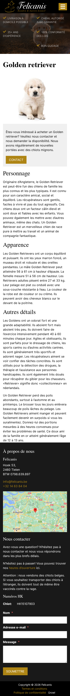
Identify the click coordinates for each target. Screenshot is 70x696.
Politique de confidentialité (30, 692)
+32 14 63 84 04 (15, 486)
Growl (51, 692)
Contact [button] (16, 160)
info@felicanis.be (15, 481)
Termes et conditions (34, 688)
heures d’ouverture (22, 568)
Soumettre (15, 671)
